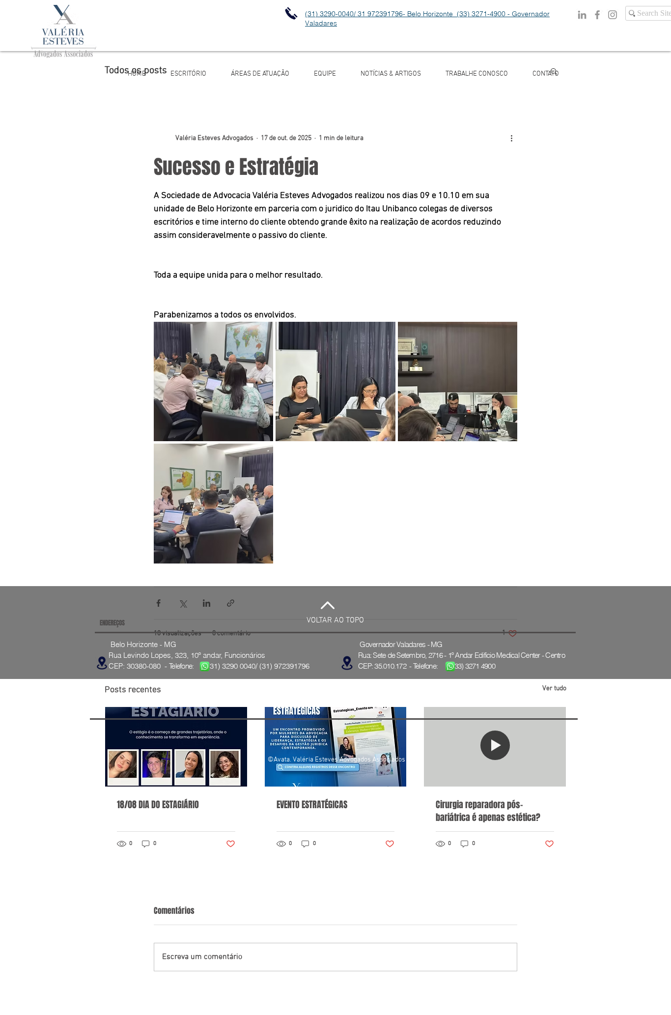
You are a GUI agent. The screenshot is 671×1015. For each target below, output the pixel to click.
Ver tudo (554, 688)
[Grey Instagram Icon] (612, 15)
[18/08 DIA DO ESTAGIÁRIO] (176, 747)
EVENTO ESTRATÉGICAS (312, 804)
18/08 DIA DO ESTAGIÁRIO (158, 804)
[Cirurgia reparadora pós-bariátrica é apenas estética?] (495, 747)
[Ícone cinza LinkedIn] (582, 15)
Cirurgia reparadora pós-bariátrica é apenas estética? (488, 811)
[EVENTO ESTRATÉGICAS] (336, 747)
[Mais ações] (511, 138)
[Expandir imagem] (213, 381)
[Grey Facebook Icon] (597, 15)
